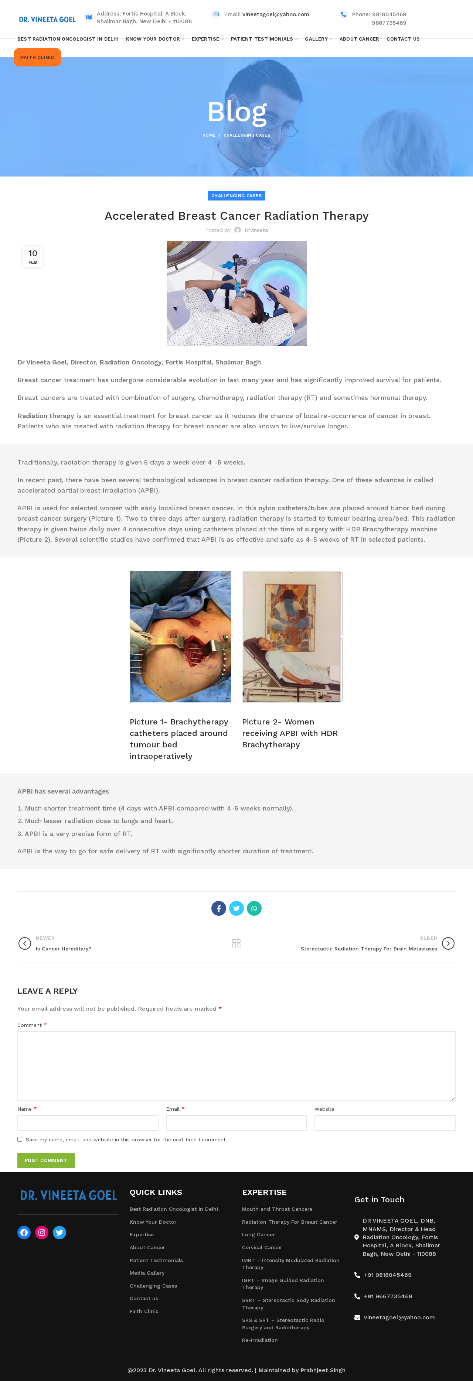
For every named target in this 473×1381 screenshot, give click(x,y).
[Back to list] (236, 943)
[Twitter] (236, 908)
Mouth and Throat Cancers (277, 1209)
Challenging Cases (247, 135)
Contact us (144, 1298)
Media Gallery (147, 1273)
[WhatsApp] (254, 908)
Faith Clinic (144, 1311)
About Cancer (147, 1247)
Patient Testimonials (156, 1260)
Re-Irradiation (260, 1340)
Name (27, 1108)
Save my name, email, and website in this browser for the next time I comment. (126, 1139)
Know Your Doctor (153, 1222)
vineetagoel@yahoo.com (275, 14)
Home (209, 135)
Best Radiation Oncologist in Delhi (174, 1209)
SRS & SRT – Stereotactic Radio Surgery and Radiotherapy (283, 1323)
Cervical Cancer (262, 1247)
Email (175, 1108)
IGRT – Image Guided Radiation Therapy (283, 1284)
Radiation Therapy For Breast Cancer (289, 1222)
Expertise (142, 1234)
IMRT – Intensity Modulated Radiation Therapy (291, 1264)
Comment (32, 1024)
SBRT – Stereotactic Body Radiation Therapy (288, 1303)
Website (324, 1109)
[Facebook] (218, 908)
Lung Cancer (258, 1234)
